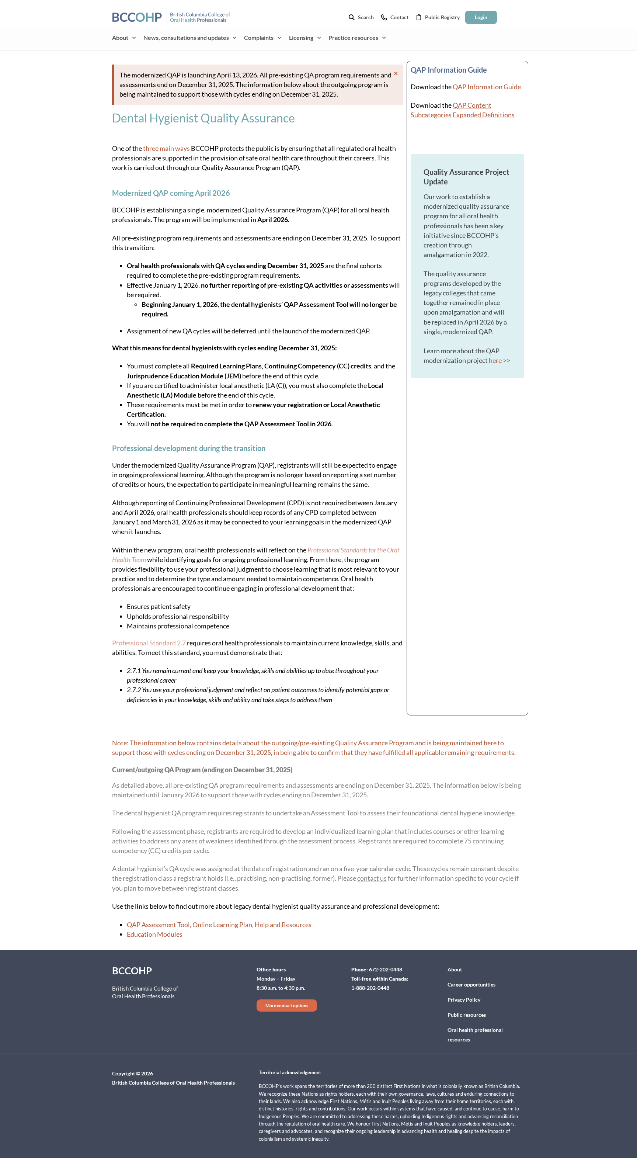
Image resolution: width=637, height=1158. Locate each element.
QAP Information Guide (487, 87)
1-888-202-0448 (370, 988)
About (120, 37)
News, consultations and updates (186, 37)
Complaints (259, 37)
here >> (499, 360)
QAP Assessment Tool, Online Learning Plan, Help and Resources (219, 924)
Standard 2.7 (167, 643)
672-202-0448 (385, 969)
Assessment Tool (334, 813)
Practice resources (353, 37)
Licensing (301, 37)
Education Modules (154, 934)
